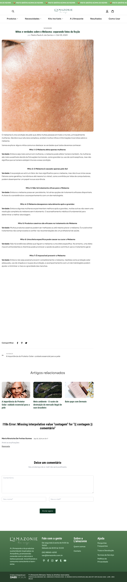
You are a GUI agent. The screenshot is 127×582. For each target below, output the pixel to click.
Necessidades (32, 18)
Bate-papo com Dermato (76, 401)
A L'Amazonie (76, 18)
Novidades (48, 28)
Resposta (6, 446)
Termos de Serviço (105, 555)
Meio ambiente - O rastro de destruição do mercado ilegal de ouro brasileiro (47, 404)
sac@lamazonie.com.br (52, 555)
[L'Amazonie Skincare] (64, 11)
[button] (112, 11)
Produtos (11, 18)
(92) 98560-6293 (49, 552)
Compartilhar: (8, 343)
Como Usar (114, 18)
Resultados (96, 18)
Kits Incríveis (54, 18)
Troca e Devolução (105, 550)
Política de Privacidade (102, 560)
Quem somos (79, 546)
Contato (77, 551)
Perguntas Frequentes (102, 544)
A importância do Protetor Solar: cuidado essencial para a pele (16, 404)
